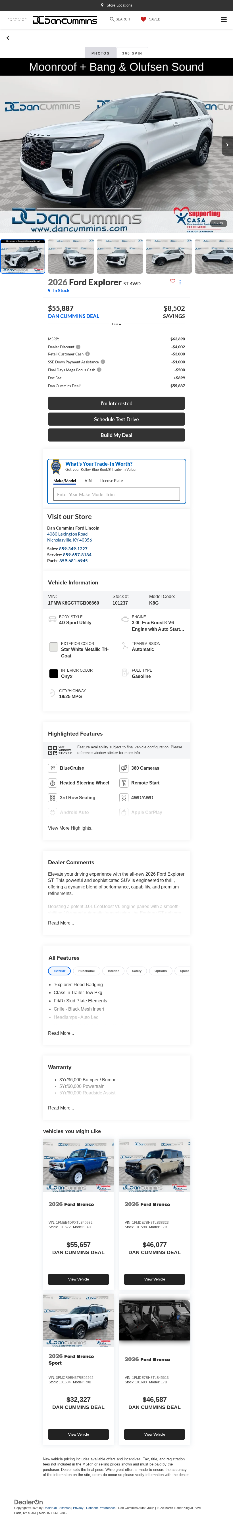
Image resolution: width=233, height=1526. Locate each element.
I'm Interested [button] (116, 403)
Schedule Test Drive (116, 419)
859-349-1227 (73, 548)
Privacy (78, 1508)
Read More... (61, 923)
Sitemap (64, 1508)
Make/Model (64, 480)
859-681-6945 (73, 560)
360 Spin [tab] (132, 53)
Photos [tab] (100, 53)
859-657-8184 (77, 554)
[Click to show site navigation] (224, 20)
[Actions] (180, 282)
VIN (88, 480)
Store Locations (118, 5)
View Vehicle (78, 1279)
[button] (8, 38)
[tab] (59, 971)
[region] (116, 362)
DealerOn (50, 1508)
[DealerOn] (28, 1502)
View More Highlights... (71, 828)
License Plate (111, 480)
